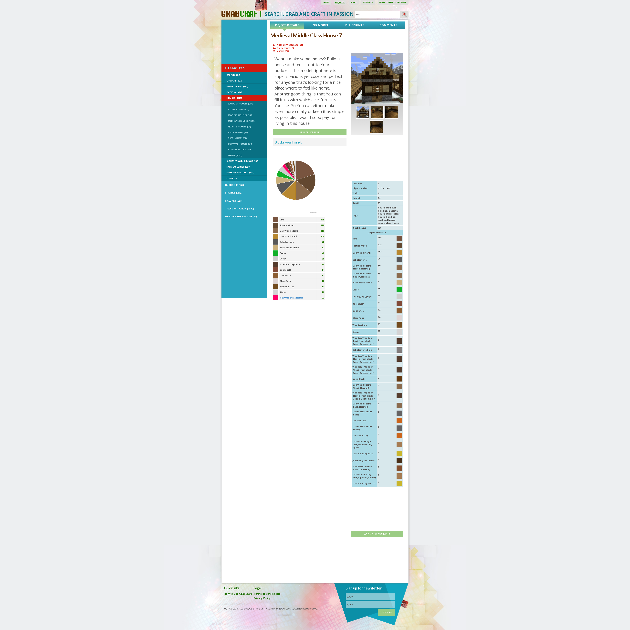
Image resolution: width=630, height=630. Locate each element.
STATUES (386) (233, 192)
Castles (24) (233, 74)
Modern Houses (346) (240, 115)
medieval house (386, 219)
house (381, 207)
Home (326, 2)
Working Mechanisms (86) (241, 216)
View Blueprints (310, 132)
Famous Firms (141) (237, 86)
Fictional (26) (234, 92)
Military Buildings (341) (240, 172)
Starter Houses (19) (239, 149)
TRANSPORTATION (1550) (239, 208)
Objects (340, 2)
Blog (353, 2)
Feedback (368, 2)
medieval (391, 207)
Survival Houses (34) (240, 143)
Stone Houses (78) (238, 109)
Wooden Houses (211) (240, 103)
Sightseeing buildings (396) (242, 161)
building (382, 210)
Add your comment (377, 534)
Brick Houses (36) (238, 132)
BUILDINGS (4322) (234, 68)
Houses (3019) (234, 97)
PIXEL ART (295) (233, 200)
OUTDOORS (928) (234, 184)
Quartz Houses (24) (239, 126)
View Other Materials (291, 297)
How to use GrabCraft (393, 2)
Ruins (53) (231, 178)
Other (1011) (235, 155)
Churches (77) (234, 80)
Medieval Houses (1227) (241, 120)
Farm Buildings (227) (238, 166)
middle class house (388, 222)
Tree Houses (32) (237, 138)
